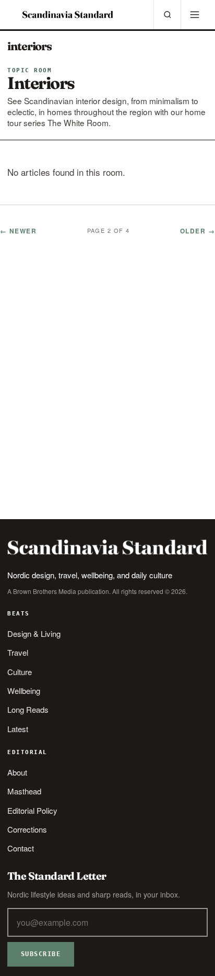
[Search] (167, 14)
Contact (20, 848)
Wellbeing (23, 690)
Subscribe (41, 954)
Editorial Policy (32, 810)
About (17, 772)
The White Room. (79, 122)
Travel (17, 652)
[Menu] (194, 14)
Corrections (27, 829)
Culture (19, 671)
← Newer (18, 230)
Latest (17, 728)
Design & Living (34, 633)
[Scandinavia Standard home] (67, 14)
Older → (197, 230)
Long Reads (28, 709)
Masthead (24, 791)
